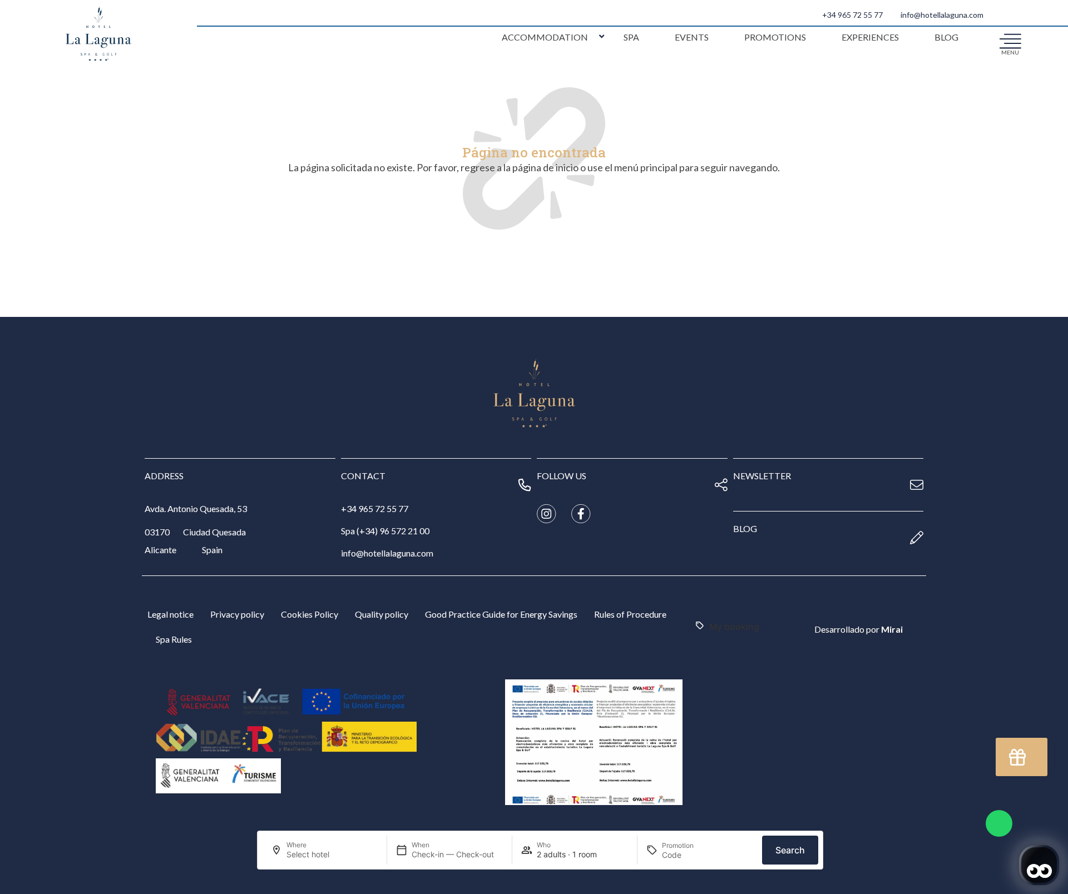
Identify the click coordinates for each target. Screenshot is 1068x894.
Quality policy (381, 614)
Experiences (870, 37)
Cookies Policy (309, 614)
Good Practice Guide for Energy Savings (501, 614)
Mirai (892, 629)
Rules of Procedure (630, 614)
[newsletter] (916, 484)
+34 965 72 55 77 (852, 14)
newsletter (762, 475)
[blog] (916, 537)
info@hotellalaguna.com (942, 14)
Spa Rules (174, 639)
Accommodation (545, 37)
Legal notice (170, 614)
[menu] (1010, 40)
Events (692, 37)
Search (790, 850)
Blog (946, 37)
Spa (631, 37)
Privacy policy (237, 614)
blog (745, 528)
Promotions (775, 37)
